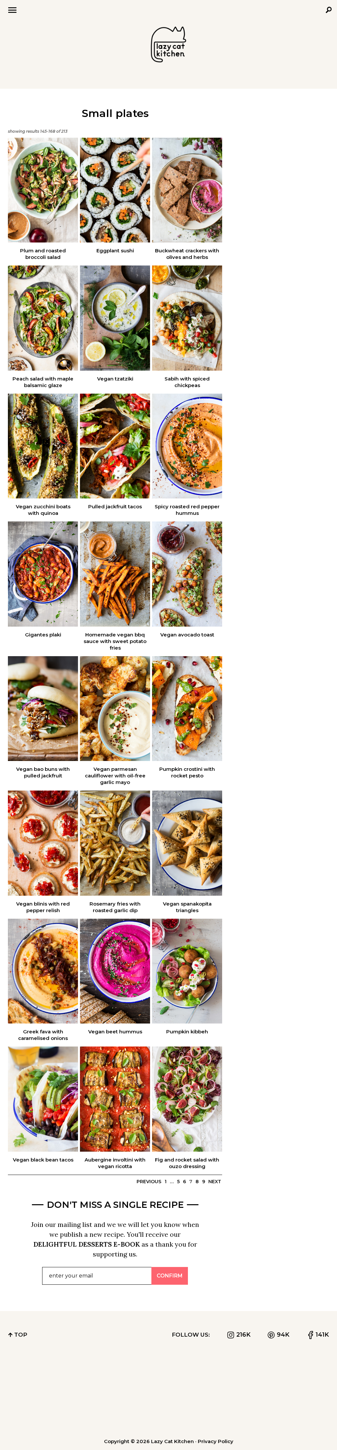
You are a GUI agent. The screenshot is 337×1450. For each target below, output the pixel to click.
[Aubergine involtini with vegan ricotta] (115, 1099)
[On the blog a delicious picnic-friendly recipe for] (101, 1412)
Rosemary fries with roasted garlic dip (115, 907)
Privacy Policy (215, 1441)
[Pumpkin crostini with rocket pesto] (187, 708)
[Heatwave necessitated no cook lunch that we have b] (235, 1412)
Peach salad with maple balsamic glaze (43, 382)
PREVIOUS (149, 1182)
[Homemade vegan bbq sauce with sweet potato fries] (115, 574)
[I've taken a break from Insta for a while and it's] (101, 1374)
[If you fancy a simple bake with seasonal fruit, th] (168, 1412)
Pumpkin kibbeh (187, 1031)
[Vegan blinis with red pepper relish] (43, 843)
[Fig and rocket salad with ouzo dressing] (187, 1099)
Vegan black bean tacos (43, 1160)
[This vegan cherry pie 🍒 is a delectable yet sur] (34, 1374)
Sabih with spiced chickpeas (187, 382)
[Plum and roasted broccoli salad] (43, 190)
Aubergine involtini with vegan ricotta (115, 1163)
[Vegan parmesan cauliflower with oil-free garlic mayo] (115, 708)
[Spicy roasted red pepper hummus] (187, 446)
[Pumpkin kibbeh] (187, 971)
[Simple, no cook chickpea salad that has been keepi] (303, 1374)
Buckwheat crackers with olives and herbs (187, 253)
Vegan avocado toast (187, 635)
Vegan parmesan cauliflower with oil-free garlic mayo (115, 775)
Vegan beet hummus (115, 1031)
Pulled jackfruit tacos (115, 506)
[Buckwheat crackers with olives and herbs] (187, 190)
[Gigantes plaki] (43, 574)
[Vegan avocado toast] (187, 574)
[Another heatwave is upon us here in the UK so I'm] (235, 1374)
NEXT (214, 1182)
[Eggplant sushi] (115, 190)
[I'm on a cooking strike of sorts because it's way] (168, 1374)
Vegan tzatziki (115, 379)
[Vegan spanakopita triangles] (187, 843)
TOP (20, 1334)
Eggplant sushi (115, 250)
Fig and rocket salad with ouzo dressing (187, 1163)
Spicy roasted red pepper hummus (187, 509)
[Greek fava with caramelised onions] (43, 971)
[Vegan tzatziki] (115, 318)
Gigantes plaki (43, 635)
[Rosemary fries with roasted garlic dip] (115, 843)
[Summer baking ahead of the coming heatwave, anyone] (34, 1412)
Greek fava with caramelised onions (43, 1034)
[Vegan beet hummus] (115, 971)
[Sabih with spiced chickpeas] (187, 318)
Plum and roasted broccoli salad (43, 253)
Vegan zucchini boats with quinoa (43, 509)
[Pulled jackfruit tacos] (115, 446)
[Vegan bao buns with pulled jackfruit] (43, 708)
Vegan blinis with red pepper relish (43, 907)
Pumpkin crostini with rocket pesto (187, 772)
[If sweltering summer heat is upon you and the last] (303, 1412)
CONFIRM (170, 1276)
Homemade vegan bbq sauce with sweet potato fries (115, 641)
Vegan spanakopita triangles (187, 907)
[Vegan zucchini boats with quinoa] (43, 446)
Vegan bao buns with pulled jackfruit (43, 772)
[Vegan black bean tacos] (43, 1099)
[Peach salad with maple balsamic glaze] (43, 318)
